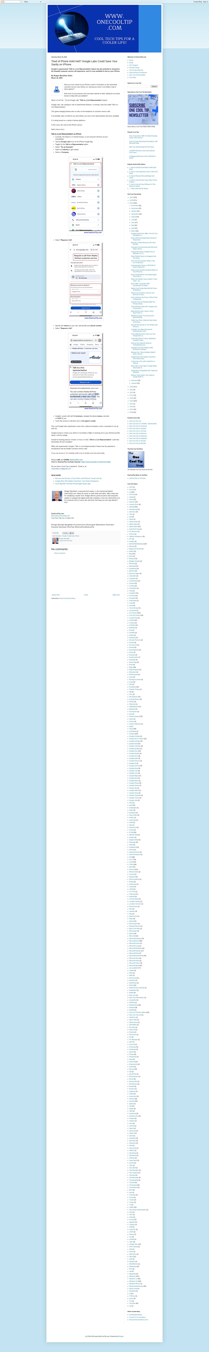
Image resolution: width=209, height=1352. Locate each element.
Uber (131, 1214)
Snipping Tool (133, 1116)
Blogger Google (134, 561)
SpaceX (131, 1133)
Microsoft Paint (134, 953)
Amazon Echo (133, 504)
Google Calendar (135, 746)
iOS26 (131, 864)
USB (130, 1227)
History (131, 817)
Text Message (133, 1177)
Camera (132, 583)
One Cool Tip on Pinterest (137, 433)
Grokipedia (133, 808)
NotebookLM (133, 1005)
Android (131, 507)
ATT (130, 539)
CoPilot (131, 620)
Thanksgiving (133, 1180)
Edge (131, 667)
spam (131, 1136)
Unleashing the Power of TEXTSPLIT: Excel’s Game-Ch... (143, 266)
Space (131, 1128)
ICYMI (131, 832)
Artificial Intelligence (135, 536)
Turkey (131, 1202)
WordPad (132, 1291)
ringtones (132, 1091)
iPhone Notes (133, 872)
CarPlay (132, 586)
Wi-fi (130, 1269)
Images (131, 837)
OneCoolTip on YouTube (137, 478)
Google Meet (133, 778)
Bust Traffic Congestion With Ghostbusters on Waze (140, 284)
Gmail (131, 729)
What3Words (133, 1264)
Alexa (131, 499)
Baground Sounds (135, 549)
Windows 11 (133, 1281)
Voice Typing (133, 1247)
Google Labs (71, 536)
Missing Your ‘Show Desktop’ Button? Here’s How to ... (143, 353)
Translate (132, 1195)
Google (64, 536)
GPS (130, 803)
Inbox (131, 845)
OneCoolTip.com (76, 460)
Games (131, 721)
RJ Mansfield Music (135, 1315)
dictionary (132, 637)
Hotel (131, 822)
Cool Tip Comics (134, 615)
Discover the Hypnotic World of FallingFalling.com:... (141, 344)
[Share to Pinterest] (73, 533)
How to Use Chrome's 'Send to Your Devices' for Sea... (142, 293)
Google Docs (133, 751)
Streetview (132, 1155)
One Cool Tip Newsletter (137, 75)
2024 (131, 203)
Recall (131, 1079)
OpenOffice (133, 1025)
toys (130, 1192)
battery (131, 551)
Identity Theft (133, 835)
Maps (131, 919)
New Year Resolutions (136, 997)
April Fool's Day (134, 529)
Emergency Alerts (135, 679)
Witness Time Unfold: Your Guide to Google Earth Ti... (142, 376)
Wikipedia (132, 1274)
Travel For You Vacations (137, 1317)
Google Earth (133, 758)
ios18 (131, 862)
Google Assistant (134, 741)
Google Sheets (134, 785)
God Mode (132, 731)
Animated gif (133, 509)
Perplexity (132, 1049)
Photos (131, 1054)
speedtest (132, 1138)
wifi (130, 1271)
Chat (130, 591)
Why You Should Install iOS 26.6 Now (141, 147)
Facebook (132, 687)
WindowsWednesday (136, 1286)
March (133, 231)
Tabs (130, 1165)
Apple (131, 519)
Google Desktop (134, 748)
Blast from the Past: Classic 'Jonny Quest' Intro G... (142, 312)
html (130, 825)
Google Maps (133, 776)
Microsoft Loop (134, 946)
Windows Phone (134, 1284)
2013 (131, 406)
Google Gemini (134, 766)
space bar (132, 1131)
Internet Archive (134, 852)
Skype (131, 1109)
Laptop (131, 886)
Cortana (132, 623)
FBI (130, 692)
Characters (133, 588)
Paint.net (132, 1030)
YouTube (132, 1303)
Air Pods (132, 494)
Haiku (131, 810)
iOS (130, 857)
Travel (131, 1197)
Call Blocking (133, 581)
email (131, 677)
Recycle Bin (133, 1081)
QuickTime (132, 1074)
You (130, 1301)
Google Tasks (133, 793)
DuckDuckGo (133, 657)
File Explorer (133, 697)
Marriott (131, 921)
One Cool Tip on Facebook (138, 426)
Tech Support (133, 65)
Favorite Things (134, 67)
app (130, 517)
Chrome (132, 595)
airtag (131, 497)
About (131, 62)
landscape (132, 884)
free (130, 714)
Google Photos (134, 783)
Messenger (133, 931)
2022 (131, 390)
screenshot (133, 1096)
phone (131, 1052)
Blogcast (132, 558)
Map (130, 914)
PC (130, 1037)
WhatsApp (132, 1266)
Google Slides (134, 790)
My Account (133, 978)
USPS (131, 1232)
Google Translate (135, 795)
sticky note (132, 1148)
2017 (131, 395)
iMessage (132, 842)
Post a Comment (59, 553)
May (132, 225)
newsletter (132, 1000)
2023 (131, 387)
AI (130, 492)
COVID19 (132, 625)
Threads (132, 1182)
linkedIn (131, 896)
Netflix (131, 993)
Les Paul (132, 891)
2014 (131, 404)
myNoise (132, 980)
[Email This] (64, 533)
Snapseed (132, 1113)
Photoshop (132, 1057)
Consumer (132, 610)
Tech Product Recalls (136, 70)
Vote (130, 1249)
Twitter (131, 1207)
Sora (130, 1123)
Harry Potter (133, 815)
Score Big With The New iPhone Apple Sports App (72, 484)
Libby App (132, 894)
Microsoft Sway (134, 960)
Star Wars (132, 1141)
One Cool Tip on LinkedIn (137, 428)
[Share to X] (68, 533)
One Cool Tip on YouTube (137, 431)
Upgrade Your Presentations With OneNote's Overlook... (142, 348)
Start (130, 1145)
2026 (131, 197)
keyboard (132, 877)
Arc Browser (133, 531)
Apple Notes (133, 524)
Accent (131, 489)
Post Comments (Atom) (67, 598)
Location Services (135, 904)
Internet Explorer (134, 854)
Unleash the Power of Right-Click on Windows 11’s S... (143, 252)
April (133, 228)
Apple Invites (133, 522)
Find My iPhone (134, 699)
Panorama (132, 1034)
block (131, 556)
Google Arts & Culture (136, 739)
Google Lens (133, 773)
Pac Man (132, 1027)
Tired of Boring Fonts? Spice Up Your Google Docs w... (143, 335)
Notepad (132, 1007)
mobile (131, 970)
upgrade (132, 1222)
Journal (131, 874)
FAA (130, 684)
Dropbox (132, 655)
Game (131, 719)
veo (130, 1237)
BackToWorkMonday (136, 544)
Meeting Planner (134, 926)
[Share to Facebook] (70, 533)
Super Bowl (133, 1160)
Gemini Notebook (135, 724)
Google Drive (133, 756)
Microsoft (132, 936)
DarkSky (132, 628)
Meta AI (131, 933)
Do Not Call (133, 645)
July (132, 220)
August (133, 217)
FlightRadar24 (134, 707)
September (135, 214)
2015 (131, 401)
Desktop (132, 632)
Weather (132, 1261)
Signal (131, 1104)
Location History (134, 901)
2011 (131, 409)
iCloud (131, 830)
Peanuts (132, 1044)
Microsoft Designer (135, 938)
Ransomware (133, 1076)
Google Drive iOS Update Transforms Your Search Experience (77, 481)
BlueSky (132, 563)
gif (130, 726)
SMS (130, 1111)
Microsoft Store (134, 958)
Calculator (132, 576)
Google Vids (133, 800)
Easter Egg (133, 662)
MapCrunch (133, 916)
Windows (132, 1276)
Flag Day (132, 704)
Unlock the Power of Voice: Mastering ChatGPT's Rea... (143, 339)
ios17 (131, 859)
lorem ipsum (133, 906)
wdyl (130, 1259)
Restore (131, 1089)
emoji (131, 682)
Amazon (132, 502)
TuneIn (131, 1200)
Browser (132, 571)
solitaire (131, 1121)
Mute (131, 975)
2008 (131, 412)
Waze (131, 1256)
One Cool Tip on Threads (137, 441)
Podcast (132, 1062)
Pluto (131, 1059)
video (131, 1242)
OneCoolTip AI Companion (138, 72)
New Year (132, 995)
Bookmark (132, 566)
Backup (131, 546)
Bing (130, 554)
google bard (133, 744)
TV (130, 1205)
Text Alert (132, 1175)
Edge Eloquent (134, 669)
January (134, 383)
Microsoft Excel (134, 941)
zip (130, 1306)
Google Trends (134, 798)
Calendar (132, 578)
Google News (133, 781)
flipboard (132, 709)
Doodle (131, 647)
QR (130, 1072)
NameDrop (133, 983)
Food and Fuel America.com (138, 1320)
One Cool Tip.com (135, 421)
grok (130, 805)
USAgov (132, 1224)
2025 (131, 200)
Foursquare (133, 711)
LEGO (131, 889)
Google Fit (132, 763)
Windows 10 (133, 1279)
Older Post (116, 595)
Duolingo (132, 660)
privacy (131, 1069)
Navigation (132, 990)
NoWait (131, 1010)
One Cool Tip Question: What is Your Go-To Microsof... (143, 261)
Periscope (132, 1047)
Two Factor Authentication (137, 1210)
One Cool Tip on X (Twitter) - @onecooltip (143, 424)
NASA (131, 985)
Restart (131, 1086)
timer (131, 1190)
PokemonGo (133, 1064)
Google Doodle (134, 753)
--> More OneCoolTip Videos (138, 188)
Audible (131, 541)
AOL (130, 514)
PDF (130, 1042)
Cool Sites (132, 77)
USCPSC (132, 1229)
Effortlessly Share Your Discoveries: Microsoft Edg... (142, 316)
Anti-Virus (132, 512)
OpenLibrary (133, 1022)
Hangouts (132, 813)
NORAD (132, 1002)
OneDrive (132, 1017)
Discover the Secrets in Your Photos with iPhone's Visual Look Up (78, 478)
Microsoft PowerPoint (136, 956)
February (134, 380)
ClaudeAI (132, 598)
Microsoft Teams (134, 963)
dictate (131, 635)
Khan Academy (134, 879)
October (134, 211)
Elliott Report (133, 674)
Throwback (133, 1185)
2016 (131, 398)
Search (131, 1099)
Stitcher (131, 1150)
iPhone (77, 536)
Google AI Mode (134, 736)
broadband (133, 568)
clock (131, 603)
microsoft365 (133, 968)
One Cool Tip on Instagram (138, 438)
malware (132, 911)
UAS (130, 1212)
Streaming (132, 1153)
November (135, 208)
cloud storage (133, 608)
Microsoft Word (134, 965)
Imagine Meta (133, 840)
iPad (130, 867)
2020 (131, 392)
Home (86, 595)
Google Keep (133, 768)
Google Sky (133, 788)
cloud (131, 605)
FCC (130, 694)
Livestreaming (134, 899)
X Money (132, 1296)
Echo (131, 665)
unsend (131, 1219)
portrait (131, 1067)
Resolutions (133, 1084)
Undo (131, 1217)
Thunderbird (133, 1187)
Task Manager (134, 1170)
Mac (130, 909)
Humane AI (133, 827)
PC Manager (133, 1039)
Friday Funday (134, 716)
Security (132, 1101)
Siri (130, 1106)
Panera (131, 1032)
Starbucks (132, 1143)
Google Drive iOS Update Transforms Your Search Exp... (143, 357)
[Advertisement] (85, 574)
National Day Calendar (136, 988)
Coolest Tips (133, 618)
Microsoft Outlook (135, 951)
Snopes (131, 1118)
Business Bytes (134, 573)
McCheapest (133, 923)
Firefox (131, 702)
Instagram (132, 847)
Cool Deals (133, 613)
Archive (131, 534)
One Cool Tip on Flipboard (138, 436)
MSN (131, 973)
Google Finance (134, 761)
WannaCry (132, 1254)
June (133, 222)
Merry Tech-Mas (134, 928)
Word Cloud (133, 1288)
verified (131, 1239)
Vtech (131, 1251)
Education (132, 672)
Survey (131, 1163)
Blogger (120, 1336)
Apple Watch (133, 526)
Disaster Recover (135, 640)
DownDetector (134, 650)
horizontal (132, 820)
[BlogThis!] (66, 533)
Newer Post (56, 595)
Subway (132, 1158)
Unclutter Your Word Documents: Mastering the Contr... (142, 330)
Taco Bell (132, 1168)
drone (131, 652)
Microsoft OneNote (135, 948)
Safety (131, 1094)
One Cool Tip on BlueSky (137, 443)
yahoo (131, 1298)
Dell (130, 630)
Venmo (131, 1234)
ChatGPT (132, 593)
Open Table (133, 1020)
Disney (131, 642)
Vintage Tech (133, 1244)
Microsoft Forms (134, 943)
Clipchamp (132, 600)
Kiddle (131, 882)
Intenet (131, 850)
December (135, 205)
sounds (131, 1126)
